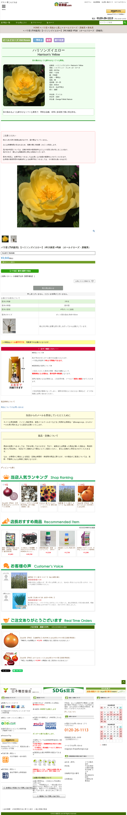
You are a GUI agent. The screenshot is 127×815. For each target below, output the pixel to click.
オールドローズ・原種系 (74, 28)
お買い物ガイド (108, 2)
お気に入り (22, 22)
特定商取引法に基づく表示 (23, 809)
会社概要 (7, 809)
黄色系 (91, 28)
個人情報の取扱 (41, 809)
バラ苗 (45, 28)
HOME (36, 28)
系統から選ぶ (56, 28)
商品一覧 (6, 22)
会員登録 (97, 2)
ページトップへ (124, 682)
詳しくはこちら (70, 712)
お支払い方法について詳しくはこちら (18, 787)
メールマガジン (121, 2)
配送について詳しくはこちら (49, 796)
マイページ (37, 22)
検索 (125, 22)
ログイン (88, 2)
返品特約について (8, 402)
